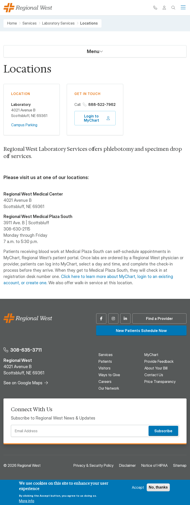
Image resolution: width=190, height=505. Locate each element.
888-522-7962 (102, 104)
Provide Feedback (159, 361)
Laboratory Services (58, 23)
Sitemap (180, 465)
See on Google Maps (22, 382)
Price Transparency (160, 381)
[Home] (27, 7)
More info (26, 501)
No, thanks (158, 487)
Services (29, 23)
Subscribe (163, 431)
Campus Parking (24, 125)
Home (12, 23)
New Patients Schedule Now (141, 330)
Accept (138, 487)
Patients (105, 361)
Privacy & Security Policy (93, 465)
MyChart (151, 354)
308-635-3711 (26, 350)
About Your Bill (156, 368)
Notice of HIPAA (154, 465)
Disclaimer (127, 465)
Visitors (104, 368)
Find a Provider (159, 318)
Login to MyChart (91, 118)
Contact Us (153, 374)
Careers (104, 381)
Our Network (108, 388)
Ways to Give (109, 374)
